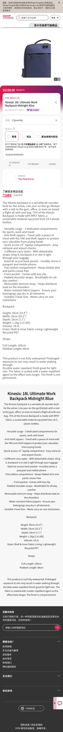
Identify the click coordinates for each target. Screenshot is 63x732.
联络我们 (7, 662)
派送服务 (7, 654)
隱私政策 (25, 724)
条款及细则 (36, 724)
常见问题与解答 (10, 650)
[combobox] (32, 17)
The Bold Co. (12, 98)
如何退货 (7, 658)
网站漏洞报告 (9, 666)
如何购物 (7, 646)
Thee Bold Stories (26, 179)
